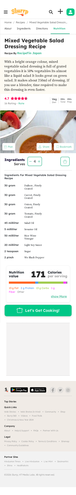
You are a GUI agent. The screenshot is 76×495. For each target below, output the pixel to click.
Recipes (20, 22)
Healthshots (22, 465)
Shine (9, 465)
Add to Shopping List (65, 161)
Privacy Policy (10, 441)
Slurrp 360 (11, 415)
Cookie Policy (27, 441)
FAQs (35, 430)
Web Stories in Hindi (30, 411)
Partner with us (50, 430)
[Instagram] (68, 390)
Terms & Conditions (47, 441)
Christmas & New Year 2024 (20, 419)
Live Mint (48, 461)
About (7, 430)
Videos (24, 415)
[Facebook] (53, 390)
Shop (62, 411)
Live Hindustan (32, 461)
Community (50, 411)
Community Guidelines (18, 445)
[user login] (70, 12)
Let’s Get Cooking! (42, 310)
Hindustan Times (12, 461)
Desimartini (62, 461)
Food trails (37, 415)
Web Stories (10, 411)
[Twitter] (60, 390)
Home (8, 22)
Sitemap (65, 441)
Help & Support (22, 430)
